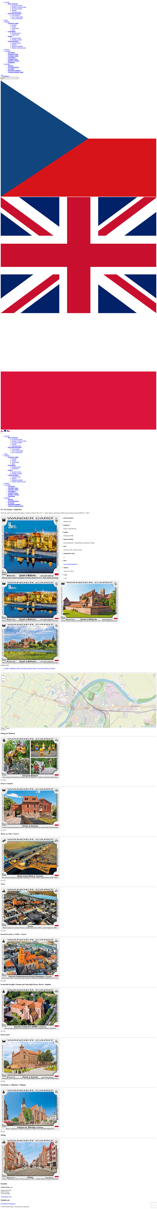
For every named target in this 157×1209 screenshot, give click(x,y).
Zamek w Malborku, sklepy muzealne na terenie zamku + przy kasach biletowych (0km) (29, 668)
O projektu (7, 51)
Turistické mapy (16, 43)
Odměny (14, 10)
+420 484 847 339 (6, 1196)
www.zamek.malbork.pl (70, 564)
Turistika (14, 25)
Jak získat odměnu (17, 8)
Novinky (6, 49)
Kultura (14, 26)
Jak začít (6, 2)
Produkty (7, 22)
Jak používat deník (17, 5)
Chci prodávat (16, 15)
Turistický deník (16, 38)
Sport (13, 30)
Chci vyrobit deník (17, 18)
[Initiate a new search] (153, 675)
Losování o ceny (16, 12)
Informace (7, 64)
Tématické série (16, 33)
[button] (3, 675)
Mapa (6, 20)
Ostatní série (15, 35)
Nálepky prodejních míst (19, 48)
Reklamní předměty (17, 46)
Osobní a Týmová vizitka (19, 7)
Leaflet (144, 726)
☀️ (1, 79)
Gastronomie (15, 28)
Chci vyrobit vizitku (17, 17)
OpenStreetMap (152, 726)
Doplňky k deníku (17, 39)
